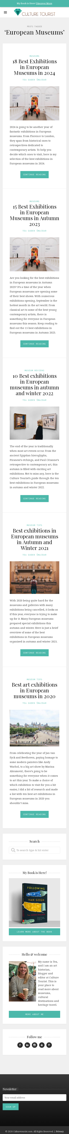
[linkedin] (27, 1045)
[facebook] (20, 1045)
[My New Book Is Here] (34, 902)
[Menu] (5, 12)
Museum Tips (34, 525)
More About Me (34, 1014)
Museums (34, 56)
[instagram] (34, 1045)
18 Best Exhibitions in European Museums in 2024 (34, 67)
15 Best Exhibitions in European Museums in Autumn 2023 (34, 215)
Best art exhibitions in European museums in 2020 (34, 690)
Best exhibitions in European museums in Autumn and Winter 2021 (34, 539)
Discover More (44, 3)
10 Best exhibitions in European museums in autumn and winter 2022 (34, 384)
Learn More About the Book (34, 932)
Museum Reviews (34, 370)
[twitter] (49, 1045)
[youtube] (42, 1045)
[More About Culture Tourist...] (22, 981)
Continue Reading (34, 174)
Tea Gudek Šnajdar (34, 80)
